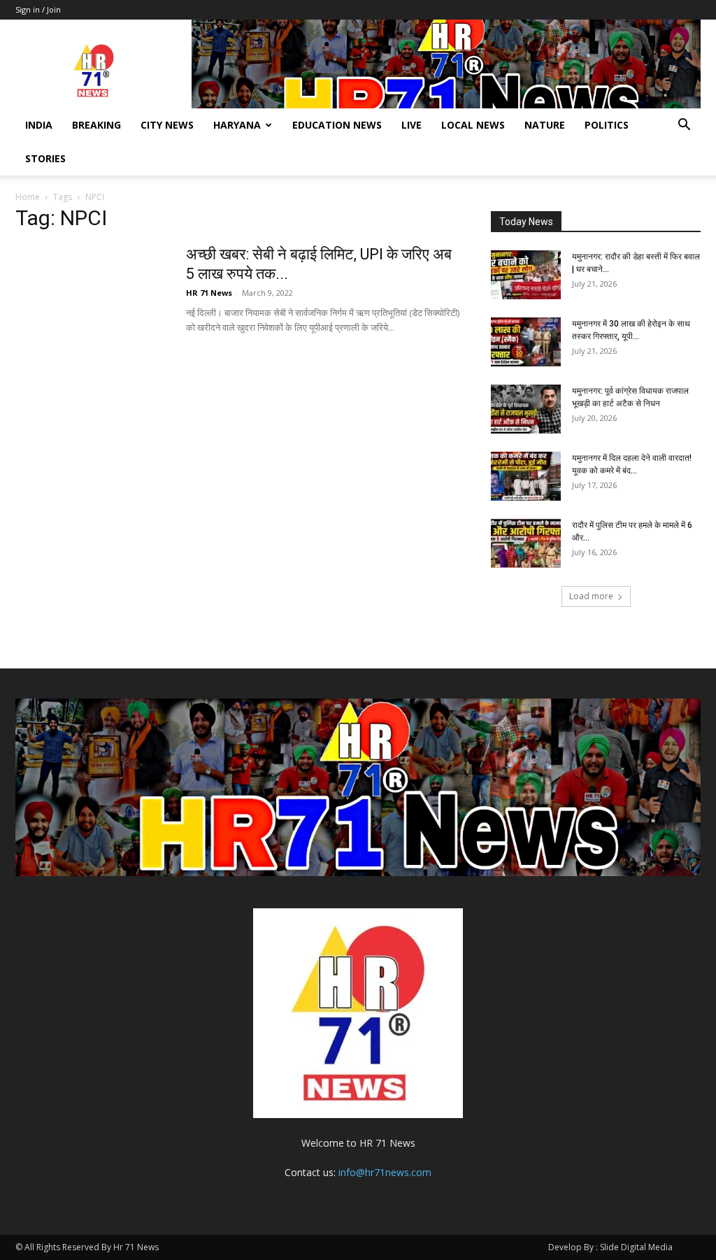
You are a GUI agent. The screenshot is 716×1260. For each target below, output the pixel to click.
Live (411, 124)
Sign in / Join (38, 9)
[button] (684, 126)
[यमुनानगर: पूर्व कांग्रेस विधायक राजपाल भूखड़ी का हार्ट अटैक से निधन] (526, 409)
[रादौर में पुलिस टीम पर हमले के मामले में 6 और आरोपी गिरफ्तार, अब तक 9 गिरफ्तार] (526, 543)
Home (27, 197)
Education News (337, 124)
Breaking (96, 124)
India (38, 124)
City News (167, 124)
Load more (591, 596)
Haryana (237, 124)
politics (607, 124)
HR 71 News (209, 292)
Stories (45, 158)
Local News (473, 124)
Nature (544, 124)
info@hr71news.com (384, 1172)
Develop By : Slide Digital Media (610, 1247)
